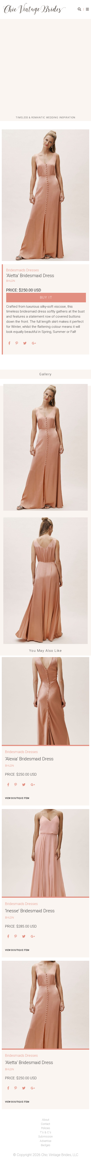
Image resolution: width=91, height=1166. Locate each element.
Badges (45, 1145)
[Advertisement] (45, 67)
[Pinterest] (15, 785)
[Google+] (34, 343)
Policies (45, 1128)
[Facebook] (9, 343)
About (45, 1119)
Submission (45, 1136)
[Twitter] (25, 343)
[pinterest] (16, 343)
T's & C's (45, 1132)
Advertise (45, 1141)
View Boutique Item (17, 798)
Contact (45, 1124)
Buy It (46, 298)
